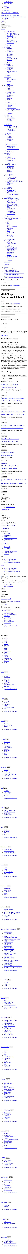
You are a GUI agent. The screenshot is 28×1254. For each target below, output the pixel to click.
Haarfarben (9, 98)
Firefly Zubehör (8, 964)
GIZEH (9, 229)
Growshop (6, 240)
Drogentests (10, 95)
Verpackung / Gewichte (12, 194)
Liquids (5, 985)
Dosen (8, 156)
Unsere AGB (7, 533)
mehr (10, 378)
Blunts (5, 47)
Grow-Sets (9, 242)
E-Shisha (6, 982)
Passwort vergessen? (6, 599)
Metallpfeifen (10, 136)
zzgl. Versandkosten (15, 285)
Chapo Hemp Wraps (12, 58)
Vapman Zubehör (8, 963)
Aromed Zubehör (8, 936)
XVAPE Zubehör (8, 946)
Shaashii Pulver (10, 211)
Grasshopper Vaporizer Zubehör (12, 960)
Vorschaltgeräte (7, 1114)
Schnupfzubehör (11, 92)
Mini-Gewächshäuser (12, 256)
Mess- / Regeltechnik (12, 248)
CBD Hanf (6, 31)
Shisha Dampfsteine (12, 208)
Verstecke (9, 94)
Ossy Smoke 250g (11, 214)
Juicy (8, 222)
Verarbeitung (10, 257)
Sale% (5, 262)
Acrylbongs (10, 65)
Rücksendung (7, 535)
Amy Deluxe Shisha (12, 204)
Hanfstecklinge (10, 38)
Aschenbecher (10, 167)
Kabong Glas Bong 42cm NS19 (8, 387)
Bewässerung (10, 253)
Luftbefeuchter (7, 1224)
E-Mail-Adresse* (5, 594)
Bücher (6, 77)
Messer (8, 99)
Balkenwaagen (10, 192)
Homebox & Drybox (12, 249)
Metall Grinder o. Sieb (12, 127)
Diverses (6, 85)
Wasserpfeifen (7, 198)
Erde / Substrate (11, 250)
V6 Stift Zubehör (8, 956)
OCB (8, 224)
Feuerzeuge (7, 103)
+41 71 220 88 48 (8, 2)
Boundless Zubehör (8, 961)
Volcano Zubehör (8, 932)
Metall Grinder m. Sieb (12, 126)
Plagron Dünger (8, 1141)
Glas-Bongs (10, 67)
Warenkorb (4, 395)
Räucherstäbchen (11, 146)
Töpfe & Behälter (8, 1180)
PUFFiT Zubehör (8, 944)
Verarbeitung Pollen (8, 1241)
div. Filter (9, 120)
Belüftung (9, 246)
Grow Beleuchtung (11, 243)
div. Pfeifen (9, 140)
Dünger (9, 245)
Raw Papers (10, 228)
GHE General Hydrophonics (11, 1139)
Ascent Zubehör (8, 954)
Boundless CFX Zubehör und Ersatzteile (14, 967)
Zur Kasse (6, 7)
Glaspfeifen (10, 137)
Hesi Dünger (7, 1134)
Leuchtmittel (7, 1117)
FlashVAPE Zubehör (9, 957)
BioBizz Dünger (8, 1142)
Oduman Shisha (11, 202)
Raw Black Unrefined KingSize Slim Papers (11, 400)
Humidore (9, 171)
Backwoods (10, 54)
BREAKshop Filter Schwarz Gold (9, 441)
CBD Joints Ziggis (11, 37)
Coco (5, 1184)
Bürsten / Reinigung (12, 71)
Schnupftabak (10, 160)
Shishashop (6, 540)
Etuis (8, 233)
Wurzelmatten (7, 1185)
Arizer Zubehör (7, 933)
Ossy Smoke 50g (11, 212)
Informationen (4, 544)
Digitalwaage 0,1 (11, 190)
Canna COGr (7, 1188)
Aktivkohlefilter (11, 118)
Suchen (5, 6)
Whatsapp (5, 18)
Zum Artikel (4, 463)
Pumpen (6, 1206)
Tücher (8, 89)
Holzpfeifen (10, 139)
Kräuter (9, 184)
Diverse (9, 81)
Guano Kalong (7, 1143)
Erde (5, 1181)
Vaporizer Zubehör (8, 950)
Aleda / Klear (10, 235)
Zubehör (9, 69)
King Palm (9, 60)
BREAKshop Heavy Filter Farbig (9, 468)
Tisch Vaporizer (11, 178)
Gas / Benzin (10, 110)
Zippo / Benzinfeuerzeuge (13, 109)
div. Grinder (10, 129)
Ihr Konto (6, 8)
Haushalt (9, 96)
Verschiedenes (10, 91)
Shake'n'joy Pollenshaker (7, 455)
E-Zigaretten (10, 183)
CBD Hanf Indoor (11, 33)
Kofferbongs (10, 68)
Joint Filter (9, 116)
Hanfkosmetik (10, 43)
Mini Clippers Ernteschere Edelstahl (14, 273)
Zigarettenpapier (8, 218)
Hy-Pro (5, 1145)
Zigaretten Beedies (11, 159)
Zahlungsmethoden (8, 539)
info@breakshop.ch (8, 3)
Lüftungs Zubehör (8, 1163)
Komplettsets (7, 1113)
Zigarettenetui (10, 168)
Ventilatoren (7, 1162)
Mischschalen (10, 166)
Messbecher (7, 1205)
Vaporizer (6, 175)
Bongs (5, 64)
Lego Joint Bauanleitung (10, 560)
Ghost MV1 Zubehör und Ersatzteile (13, 966)
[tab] (14, 513)
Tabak (5, 153)
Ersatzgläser (10, 209)
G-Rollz (9, 57)
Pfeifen (6, 135)
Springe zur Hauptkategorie (10, 625)
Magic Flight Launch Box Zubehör (12, 939)
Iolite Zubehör (7, 943)
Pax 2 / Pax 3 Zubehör (9, 934)
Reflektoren (6, 1115)
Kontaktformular (5, 509)
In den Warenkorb (5, 290)
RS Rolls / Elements (12, 226)
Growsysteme (10, 252)
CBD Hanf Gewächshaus (13, 34)
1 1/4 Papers (10, 236)
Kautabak (9, 157)
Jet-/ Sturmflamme (11, 108)
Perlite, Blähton (7, 1187)
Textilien (9, 88)
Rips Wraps (10, 55)
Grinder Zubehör (11, 130)
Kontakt (3, 512)
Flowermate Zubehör (9, 949)
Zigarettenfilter (10, 119)
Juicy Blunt (9, 53)
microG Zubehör (8, 951)
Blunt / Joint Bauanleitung (10, 559)
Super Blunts (10, 51)
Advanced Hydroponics (9, 1136)
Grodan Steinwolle (8, 1183)
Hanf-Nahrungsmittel (12, 41)
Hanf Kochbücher (11, 79)
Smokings (9, 219)
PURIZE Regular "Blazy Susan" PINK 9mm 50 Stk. (14, 483)
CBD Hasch (10, 36)
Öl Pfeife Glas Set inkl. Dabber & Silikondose (12, 428)
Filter (5, 115)
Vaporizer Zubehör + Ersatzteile (14, 181)
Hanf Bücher (10, 78)
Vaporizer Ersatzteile (9, 940)
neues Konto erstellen (15, 601)
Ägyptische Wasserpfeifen (13, 200)
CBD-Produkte (10, 40)
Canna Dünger (7, 1135)
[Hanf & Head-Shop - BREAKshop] (10, 13)
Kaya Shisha (10, 201)
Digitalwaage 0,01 (11, 191)
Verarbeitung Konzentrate (10, 1243)
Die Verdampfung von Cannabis (12, 562)
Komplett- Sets (7, 1164)
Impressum (6, 536)
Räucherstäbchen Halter (13, 149)
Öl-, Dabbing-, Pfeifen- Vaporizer (15, 180)
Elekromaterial (7, 1222)
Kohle (8, 207)
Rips (8, 221)
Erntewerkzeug (11, 271)
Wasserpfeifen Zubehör (12, 205)
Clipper (8, 106)
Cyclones (9, 50)
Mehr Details (4, 335)
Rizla (8, 225)
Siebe (8, 72)
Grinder (6, 125)
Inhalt (2, 565)
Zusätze (6, 1138)
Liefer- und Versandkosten (10, 538)
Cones (8, 231)
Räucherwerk (7, 144)
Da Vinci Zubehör (8, 942)
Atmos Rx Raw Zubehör (10, 953)
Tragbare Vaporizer (11, 177)
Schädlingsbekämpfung (9, 1223)
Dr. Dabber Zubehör (9, 959)
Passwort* (3, 596)
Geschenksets (10, 86)
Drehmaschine (10, 232)
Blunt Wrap (10, 48)
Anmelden (6, 10)
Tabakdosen (7, 164)
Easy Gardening (8, 1190)
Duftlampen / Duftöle (12, 147)
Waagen (6, 188)
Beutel (8, 154)
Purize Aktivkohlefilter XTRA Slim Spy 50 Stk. (12, 414)
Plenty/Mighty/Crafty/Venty (10, 937)
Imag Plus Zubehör (8, 947)
